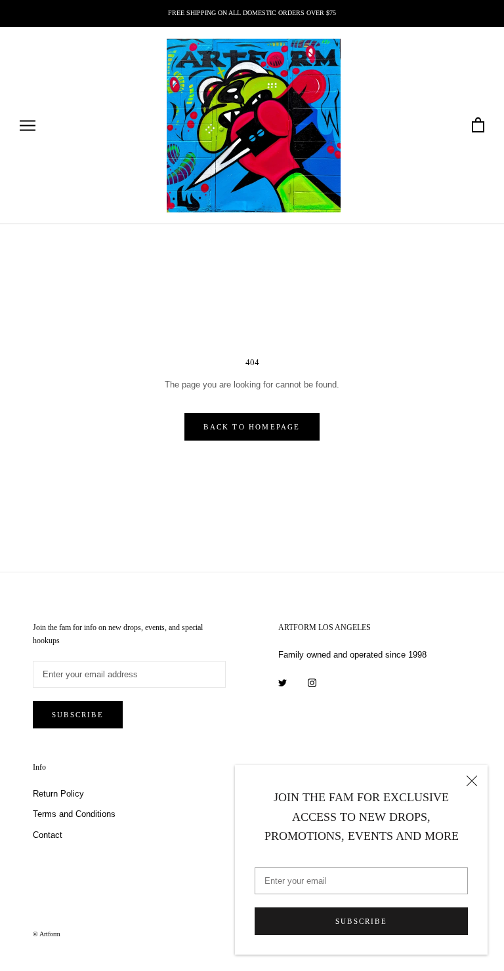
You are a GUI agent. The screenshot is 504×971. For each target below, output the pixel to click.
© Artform (46, 934)
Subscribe (361, 921)
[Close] (472, 781)
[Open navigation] (27, 125)
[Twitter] (282, 682)
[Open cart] (478, 125)
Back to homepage (251, 427)
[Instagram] (312, 682)
